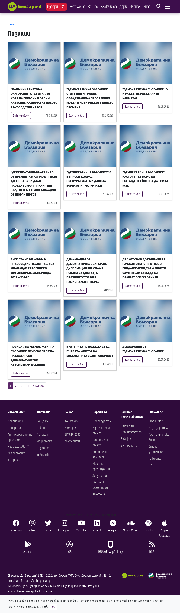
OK (53, 607)
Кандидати (15, 421)
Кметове (98, 494)
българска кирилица (38, 591)
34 (27, 386)
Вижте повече (21, 115)
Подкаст (43, 448)
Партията (99, 412)
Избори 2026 (56, 6)
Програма (14, 428)
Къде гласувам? (18, 446)
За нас (93, 6)
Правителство (131, 432)
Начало (12, 24)
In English (43, 454)
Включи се (109, 6)
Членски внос (140, 6)
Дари (123, 6)
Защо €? (42, 421)
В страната (129, 445)
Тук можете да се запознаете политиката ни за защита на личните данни (54, 586)
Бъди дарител (158, 428)
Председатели (102, 421)
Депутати (99, 475)
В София (126, 439)
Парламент (128, 425)
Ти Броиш (14, 460)
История (71, 428)
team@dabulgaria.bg (37, 581)
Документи (72, 441)
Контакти (72, 421)
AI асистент (16, 453)
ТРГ (151, 465)
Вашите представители (132, 414)
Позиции (42, 434)
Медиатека (44, 441)
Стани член (157, 421)
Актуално (77, 6)
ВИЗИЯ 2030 (73, 434)
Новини (41, 428)
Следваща (38, 386)
